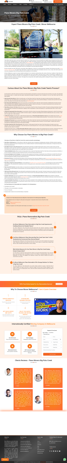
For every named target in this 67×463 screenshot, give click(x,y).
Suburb (9, 15)
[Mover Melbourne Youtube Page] (59, 451)
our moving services (24, 176)
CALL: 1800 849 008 (59, 4)
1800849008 (13, 203)
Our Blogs (25, 4)
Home (5, 4)
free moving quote (30, 100)
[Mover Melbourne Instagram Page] (51, 451)
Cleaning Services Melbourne (25, 441)
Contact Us (31, 4)
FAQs (20, 4)
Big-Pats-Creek (13, 15)
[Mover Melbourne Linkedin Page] (53, 451)
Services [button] (15, 4)
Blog (38, 446)
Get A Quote (34, 83)
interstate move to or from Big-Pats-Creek (37, 162)
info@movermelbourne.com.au (36, 1)
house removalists (49, 158)
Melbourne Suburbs (40, 451)
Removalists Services (40, 449)
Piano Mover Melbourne (24, 449)
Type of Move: (45, 332)
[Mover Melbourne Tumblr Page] (57, 451)
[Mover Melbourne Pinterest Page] (55, 451)
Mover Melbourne (30, 62)
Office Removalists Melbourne (25, 446)
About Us (9, 4)
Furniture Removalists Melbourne (25, 444)
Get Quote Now (59, 283)
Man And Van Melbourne (24, 451)
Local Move (51, 332)
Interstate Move (46, 334)
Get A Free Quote (58, 1)
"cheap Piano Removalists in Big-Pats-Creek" (41, 205)
